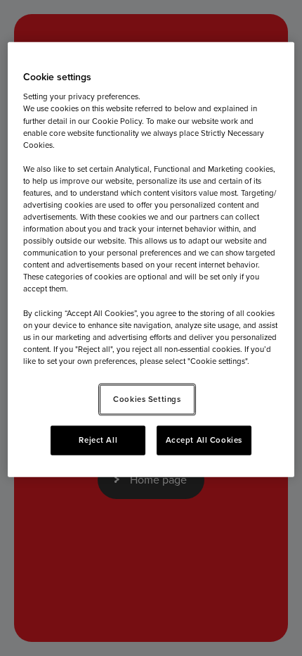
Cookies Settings (146, 399)
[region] (151, 259)
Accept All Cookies (204, 439)
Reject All (98, 439)
